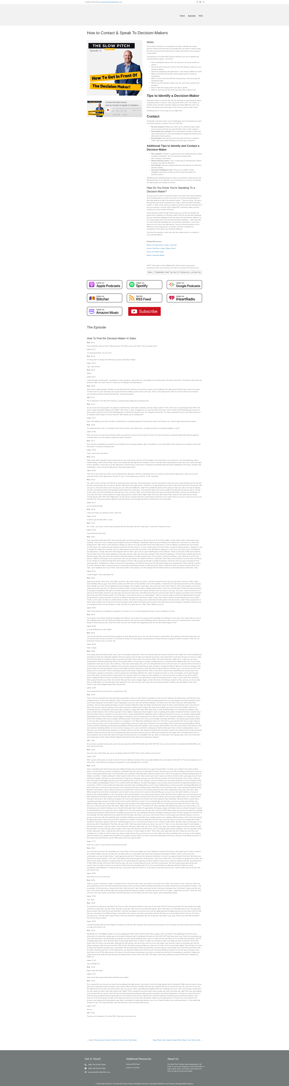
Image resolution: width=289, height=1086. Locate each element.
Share (125, 115)
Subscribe (116, 115)
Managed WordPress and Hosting (162, 1084)
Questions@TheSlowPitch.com (111, 2)
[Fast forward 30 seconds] (125, 111)
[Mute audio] (113, 111)
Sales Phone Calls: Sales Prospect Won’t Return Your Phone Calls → (177, 1040)
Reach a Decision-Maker (155, 255)
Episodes (192, 16)
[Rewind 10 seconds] (117, 111)
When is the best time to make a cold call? (162, 245)
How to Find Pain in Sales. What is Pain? (161, 248)
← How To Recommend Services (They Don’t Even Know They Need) (112, 1040)
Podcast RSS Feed (133, 1064)
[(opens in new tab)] (104, 284)
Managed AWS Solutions (184, 1084)
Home (182, 16)
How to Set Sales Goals (155, 252)
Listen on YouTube (132, 1067)
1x (121, 111)
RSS (201, 16)
